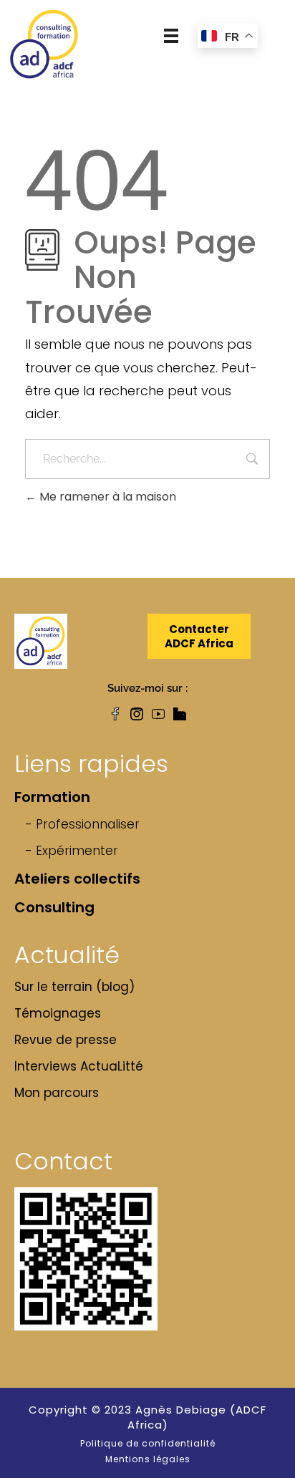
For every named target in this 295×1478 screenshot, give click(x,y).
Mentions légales (147, 1459)
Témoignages (57, 1013)
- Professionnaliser (82, 824)
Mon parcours (56, 1092)
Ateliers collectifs (77, 879)
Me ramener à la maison (106, 496)
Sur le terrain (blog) (74, 986)
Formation (52, 797)
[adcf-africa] (44, 44)
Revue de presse (65, 1039)
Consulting (54, 907)
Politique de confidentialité (148, 1443)
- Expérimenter (71, 850)
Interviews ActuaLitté (78, 1066)
